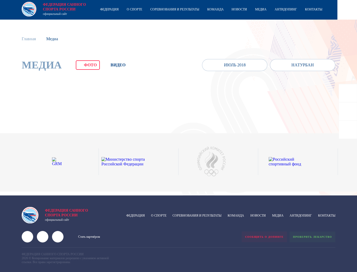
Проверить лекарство (312, 236)
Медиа (261, 9)
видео (118, 65)
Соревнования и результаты (174, 9)
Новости (239, 9)
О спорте (134, 9)
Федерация (109, 9)
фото (90, 65)
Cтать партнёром (89, 237)
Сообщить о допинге (264, 236)
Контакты (313, 9)
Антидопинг (286, 9)
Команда (215, 9)
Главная (29, 39)
